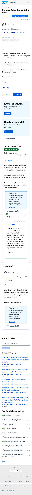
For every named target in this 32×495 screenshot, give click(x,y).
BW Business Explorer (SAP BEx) (10, 40)
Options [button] (28, 16)
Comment (17, 94)
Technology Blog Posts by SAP (13, 364)
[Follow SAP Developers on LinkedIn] (21, 471)
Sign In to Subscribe (20, 16)
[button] (17, 32)
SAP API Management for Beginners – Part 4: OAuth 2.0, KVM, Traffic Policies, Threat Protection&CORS (15, 400)
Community (12, 2)
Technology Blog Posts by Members (14, 392)
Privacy (8, 476)
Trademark (8, 486)
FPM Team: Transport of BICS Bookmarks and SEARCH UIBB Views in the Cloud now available (15, 359)
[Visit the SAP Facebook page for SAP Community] (11, 471)
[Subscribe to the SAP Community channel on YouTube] (17, 471)
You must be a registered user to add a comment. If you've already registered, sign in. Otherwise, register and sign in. (16, 198)
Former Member (13, 25)
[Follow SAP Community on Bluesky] (14, 471)
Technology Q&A (8, 7)
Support (24, 486)
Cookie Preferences (8, 490)
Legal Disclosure (24, 481)
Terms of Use (24, 476)
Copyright (8, 481)
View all (4, 461)
